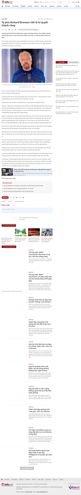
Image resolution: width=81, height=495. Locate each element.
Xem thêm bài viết (27, 468)
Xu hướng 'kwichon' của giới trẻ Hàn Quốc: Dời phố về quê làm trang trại (67, 112)
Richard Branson (19, 201)
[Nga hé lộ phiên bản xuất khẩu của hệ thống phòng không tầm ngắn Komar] (14, 372)
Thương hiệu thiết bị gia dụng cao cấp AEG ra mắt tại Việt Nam (34, 239)
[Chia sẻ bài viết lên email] (9, 29)
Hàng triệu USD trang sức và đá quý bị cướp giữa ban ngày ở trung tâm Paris (32, 170)
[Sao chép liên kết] (12, 29)
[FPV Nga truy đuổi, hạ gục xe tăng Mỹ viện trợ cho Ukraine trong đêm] (14, 435)
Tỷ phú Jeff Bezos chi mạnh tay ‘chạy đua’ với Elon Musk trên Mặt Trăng (23, 185)
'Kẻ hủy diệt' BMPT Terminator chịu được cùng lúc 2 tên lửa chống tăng (39, 254)
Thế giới (23, 6)
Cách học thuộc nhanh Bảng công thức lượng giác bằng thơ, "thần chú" (66, 84)
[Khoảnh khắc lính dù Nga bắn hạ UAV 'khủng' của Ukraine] (14, 305)
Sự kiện (66, 6)
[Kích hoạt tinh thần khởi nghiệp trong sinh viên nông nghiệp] (7, 232)
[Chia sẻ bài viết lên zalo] (6, 29)
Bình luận (5, 197)
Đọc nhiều (61, 62)
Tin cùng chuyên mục (9, 246)
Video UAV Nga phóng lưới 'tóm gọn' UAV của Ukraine (39, 410)
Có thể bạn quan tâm (9, 225)
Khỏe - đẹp (44, 6)
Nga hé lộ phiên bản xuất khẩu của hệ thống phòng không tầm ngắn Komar (39, 368)
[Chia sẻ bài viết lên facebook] (3, 29)
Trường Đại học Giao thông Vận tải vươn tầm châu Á (20, 239)
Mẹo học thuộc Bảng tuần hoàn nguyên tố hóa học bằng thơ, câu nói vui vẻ (67, 95)
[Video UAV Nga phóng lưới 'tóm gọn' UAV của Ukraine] (14, 414)
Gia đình (30, 6)
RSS (78, 6)
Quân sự (59, 6)
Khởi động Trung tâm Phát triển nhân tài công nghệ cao (47, 239)
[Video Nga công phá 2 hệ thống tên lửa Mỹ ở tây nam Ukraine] (14, 327)
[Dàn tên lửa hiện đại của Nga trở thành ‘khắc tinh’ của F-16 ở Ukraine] (14, 349)
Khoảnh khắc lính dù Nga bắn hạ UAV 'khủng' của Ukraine (40, 301)
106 (60, 80)
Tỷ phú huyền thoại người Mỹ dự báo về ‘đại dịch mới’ (19, 191)
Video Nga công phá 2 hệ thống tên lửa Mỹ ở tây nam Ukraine (40, 324)
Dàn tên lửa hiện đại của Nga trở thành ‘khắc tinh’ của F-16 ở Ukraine (40, 346)
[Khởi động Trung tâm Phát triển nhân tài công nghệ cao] (47, 232)
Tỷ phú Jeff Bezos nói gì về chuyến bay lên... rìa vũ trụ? (18, 188)
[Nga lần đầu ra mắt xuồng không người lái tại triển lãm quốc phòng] (14, 394)
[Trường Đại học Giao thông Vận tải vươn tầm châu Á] (21, 232)
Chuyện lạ (52, 6)
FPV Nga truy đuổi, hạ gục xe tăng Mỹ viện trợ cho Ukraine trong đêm (40, 432)
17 (75, 85)
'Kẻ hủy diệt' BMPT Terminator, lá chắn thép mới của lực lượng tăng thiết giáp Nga (40, 278)
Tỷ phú (10, 201)
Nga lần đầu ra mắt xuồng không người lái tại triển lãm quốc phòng (40, 391)
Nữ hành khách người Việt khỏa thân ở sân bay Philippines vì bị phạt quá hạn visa (40, 453)
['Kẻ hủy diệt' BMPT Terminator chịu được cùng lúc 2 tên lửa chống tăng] (14, 258)
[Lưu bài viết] (15, 29)
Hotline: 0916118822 (51, 2)
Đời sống (7, 6)
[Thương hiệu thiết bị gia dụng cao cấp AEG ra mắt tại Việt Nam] (34, 232)
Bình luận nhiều (73, 62)
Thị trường (15, 6)
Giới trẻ (36, 6)
